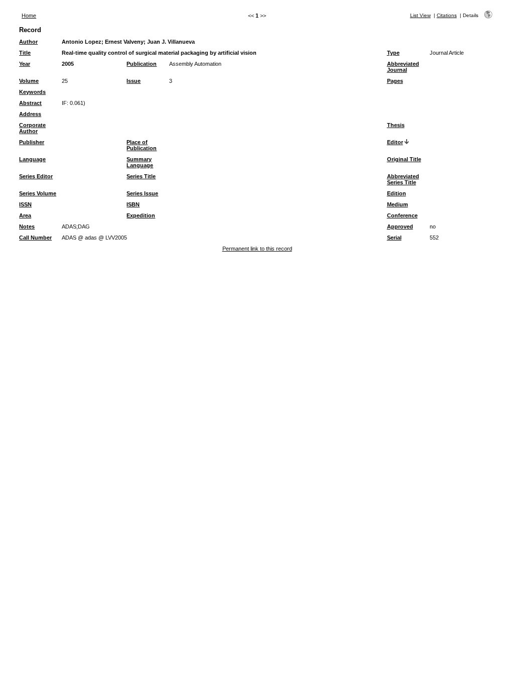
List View (420, 15)
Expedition (140, 215)
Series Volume (37, 193)
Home (29, 16)
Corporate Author (32, 128)
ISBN (133, 204)
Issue (133, 81)
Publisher (31, 142)
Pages (395, 81)
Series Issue (142, 193)
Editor (395, 142)
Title (25, 53)
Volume (29, 81)
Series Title (141, 176)
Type (393, 53)
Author (28, 42)
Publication (141, 64)
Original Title (404, 159)
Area (25, 215)
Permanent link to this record (257, 249)
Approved (400, 226)
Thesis (396, 125)
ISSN (25, 204)
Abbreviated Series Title (403, 179)
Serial (394, 238)
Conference (402, 215)
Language (32, 159)
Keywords (32, 92)
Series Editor (36, 176)
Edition (396, 193)
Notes (27, 226)
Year (24, 64)
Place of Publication (141, 145)
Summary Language (139, 162)
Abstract (30, 103)
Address (30, 114)
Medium (397, 204)
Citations (447, 15)
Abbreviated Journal (403, 67)
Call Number (35, 238)
